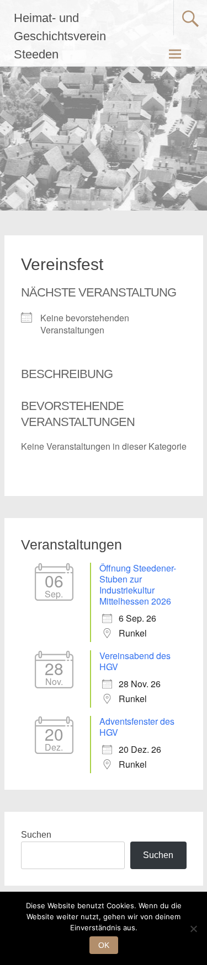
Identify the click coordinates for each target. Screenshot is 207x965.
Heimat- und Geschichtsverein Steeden (60, 36)
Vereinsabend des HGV (135, 661)
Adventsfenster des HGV (136, 726)
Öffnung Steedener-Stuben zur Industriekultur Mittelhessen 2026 (137, 584)
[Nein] (193, 928)
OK (103, 945)
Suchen (36, 834)
